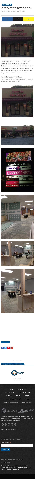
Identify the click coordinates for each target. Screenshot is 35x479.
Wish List (18, 395)
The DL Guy (7, 11)
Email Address (6, 443)
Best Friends (9, 395)
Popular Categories (25, 392)
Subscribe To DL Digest (10, 392)
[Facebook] (7, 19)
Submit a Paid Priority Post (13, 399)
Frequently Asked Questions (11, 402)
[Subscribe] (28, 19)
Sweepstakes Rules (26, 402)
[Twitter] (18, 19)
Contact (26, 399)
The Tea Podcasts (21, 389)
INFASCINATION (5, 462)
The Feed (11, 389)
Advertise (26, 395)
